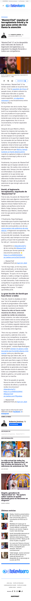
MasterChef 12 (20, 434)
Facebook (16, 412)
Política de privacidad (18, 583)
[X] (22, 34)
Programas (4, 17)
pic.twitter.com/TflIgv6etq (13, 396)
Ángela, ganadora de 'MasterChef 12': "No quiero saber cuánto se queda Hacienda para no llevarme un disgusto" (14, 496)
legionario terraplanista (8, 434)
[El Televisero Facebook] (12, 591)
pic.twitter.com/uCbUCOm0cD (14, 257)
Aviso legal (9, 583)
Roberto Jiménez (16, 34)
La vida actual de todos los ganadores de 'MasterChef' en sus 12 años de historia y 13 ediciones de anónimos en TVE (14, 463)
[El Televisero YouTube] (19, 591)
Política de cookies (21, 585)
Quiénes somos (12, 587)
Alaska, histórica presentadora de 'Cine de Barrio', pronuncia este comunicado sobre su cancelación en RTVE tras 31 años (19, 517)
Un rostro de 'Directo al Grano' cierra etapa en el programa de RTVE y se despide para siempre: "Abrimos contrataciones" (20, 546)
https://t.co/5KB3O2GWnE (13, 255)
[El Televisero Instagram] (17, 591)
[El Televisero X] (14, 591)
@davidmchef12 (20, 246)
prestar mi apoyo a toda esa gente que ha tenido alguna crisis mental (14, 351)
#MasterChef (21, 248)
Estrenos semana (13, 1)
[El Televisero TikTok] (22, 591)
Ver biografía (14, 424)
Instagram (5, 413)
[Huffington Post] (15, 596)
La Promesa (22, 1)
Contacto (19, 587)
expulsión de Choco (19, 89)
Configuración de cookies (10, 585)
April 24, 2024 (22, 263)
